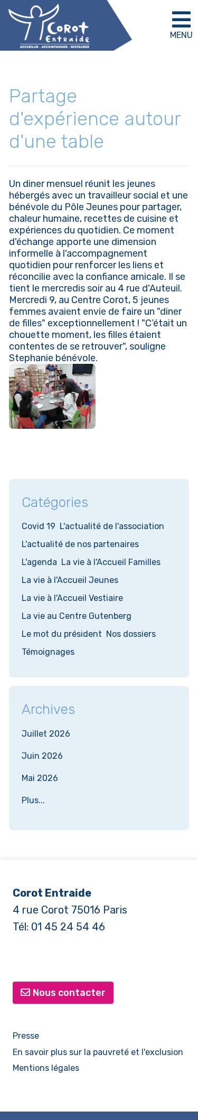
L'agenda (39, 562)
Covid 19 (38, 526)
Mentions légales (46, 1068)
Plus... (33, 800)
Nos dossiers (131, 634)
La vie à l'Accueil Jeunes (70, 580)
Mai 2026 (40, 778)
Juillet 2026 (46, 734)
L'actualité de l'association (112, 526)
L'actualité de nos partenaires (80, 544)
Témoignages (48, 652)
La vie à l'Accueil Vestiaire (72, 598)
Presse (26, 1036)
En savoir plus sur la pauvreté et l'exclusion (98, 1052)
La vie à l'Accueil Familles (111, 562)
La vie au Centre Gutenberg (76, 616)
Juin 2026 (42, 756)
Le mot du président (62, 634)
